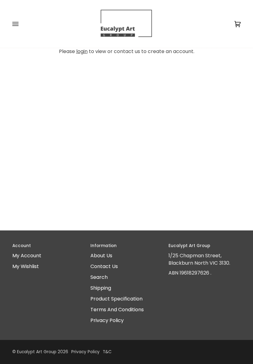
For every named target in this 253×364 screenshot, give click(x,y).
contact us (127, 51)
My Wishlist (25, 266)
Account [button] (21, 246)
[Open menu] (21, 24)
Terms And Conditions (117, 309)
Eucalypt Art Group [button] (189, 246)
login (82, 51)
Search (99, 277)
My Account (26, 255)
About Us (101, 255)
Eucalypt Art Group (36, 352)
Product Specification (116, 298)
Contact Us (104, 266)
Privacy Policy (107, 320)
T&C (107, 352)
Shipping (100, 288)
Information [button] (103, 246)
